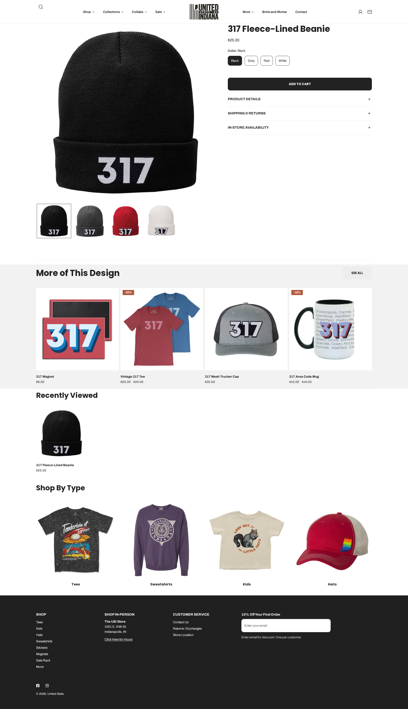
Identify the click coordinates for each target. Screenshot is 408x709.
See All (357, 273)
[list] (125, 113)
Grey (251, 60)
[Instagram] (47, 685)
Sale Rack (43, 660)
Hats (39, 635)
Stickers (42, 647)
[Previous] (46, 113)
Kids (39, 628)
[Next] (205, 113)
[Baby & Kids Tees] (246, 540)
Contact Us (181, 622)
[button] (89, 12)
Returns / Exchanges (187, 628)
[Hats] (332, 540)
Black (235, 60)
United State (55, 693)
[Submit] (325, 625)
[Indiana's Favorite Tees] (75, 540)
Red (267, 60)
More (40, 666)
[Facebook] (37, 685)
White (282, 60)
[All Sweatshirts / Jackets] (161, 540)
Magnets (42, 654)
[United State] (204, 11)
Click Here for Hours (119, 639)
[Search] (40, 6)
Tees (39, 622)
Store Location (183, 635)
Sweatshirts (44, 641)
